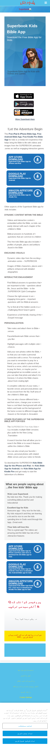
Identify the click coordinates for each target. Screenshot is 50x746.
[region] (25, 724)
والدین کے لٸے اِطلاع (26, 681)
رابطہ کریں (26, 692)
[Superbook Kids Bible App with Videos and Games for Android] (25, 106)
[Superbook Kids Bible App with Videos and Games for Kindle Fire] (25, 115)
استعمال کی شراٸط (26, 670)
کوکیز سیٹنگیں (25, 726)
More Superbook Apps (25, 119)
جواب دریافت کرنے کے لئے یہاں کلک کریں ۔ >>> (25, 636)
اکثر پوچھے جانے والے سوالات (26, 686)
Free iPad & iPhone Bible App (22, 134)
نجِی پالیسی (26, 676)
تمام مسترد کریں (24, 733)
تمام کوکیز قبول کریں (25, 741)
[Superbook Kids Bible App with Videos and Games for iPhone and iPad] (25, 98)
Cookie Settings (26, 697)
